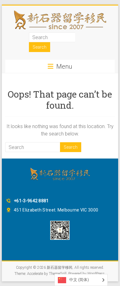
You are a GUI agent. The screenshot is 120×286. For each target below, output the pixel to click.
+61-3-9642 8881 (31, 200)
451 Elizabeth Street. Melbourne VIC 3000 (56, 209)
